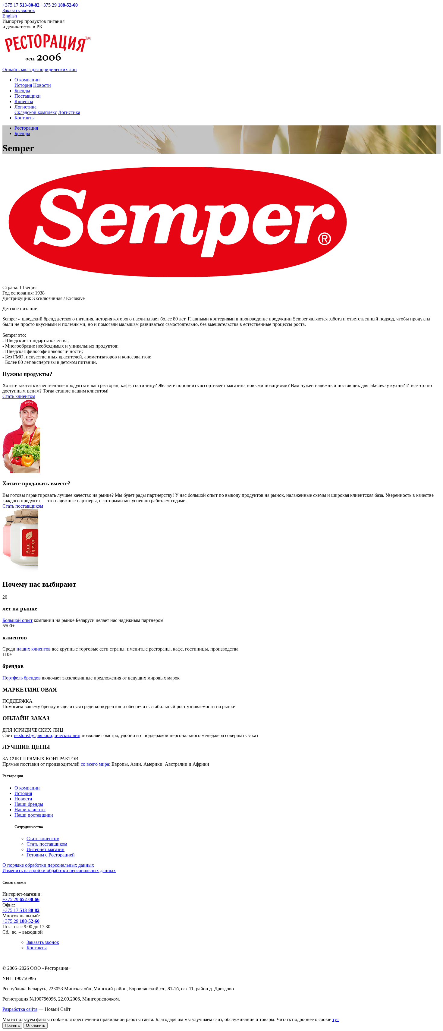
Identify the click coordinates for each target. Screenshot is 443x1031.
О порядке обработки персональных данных (48, 865)
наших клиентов (34, 648)
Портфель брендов (21, 677)
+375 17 (17, 5)
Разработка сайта (19, 1009)
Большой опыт (17, 620)
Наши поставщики (33, 815)
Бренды (22, 133)
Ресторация (26, 128)
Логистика (69, 112)
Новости (42, 85)
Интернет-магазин (45, 849)
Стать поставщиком (22, 506)
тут (335, 1019)
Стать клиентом (18, 396)
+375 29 (59, 5)
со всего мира (95, 764)
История (23, 85)
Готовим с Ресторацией (51, 854)
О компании (27, 787)
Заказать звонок (18, 10)
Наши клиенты (30, 809)
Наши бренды (28, 804)
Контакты (37, 947)
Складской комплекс (35, 112)
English (9, 15)
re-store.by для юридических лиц (47, 735)
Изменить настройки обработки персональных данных (59, 870)
